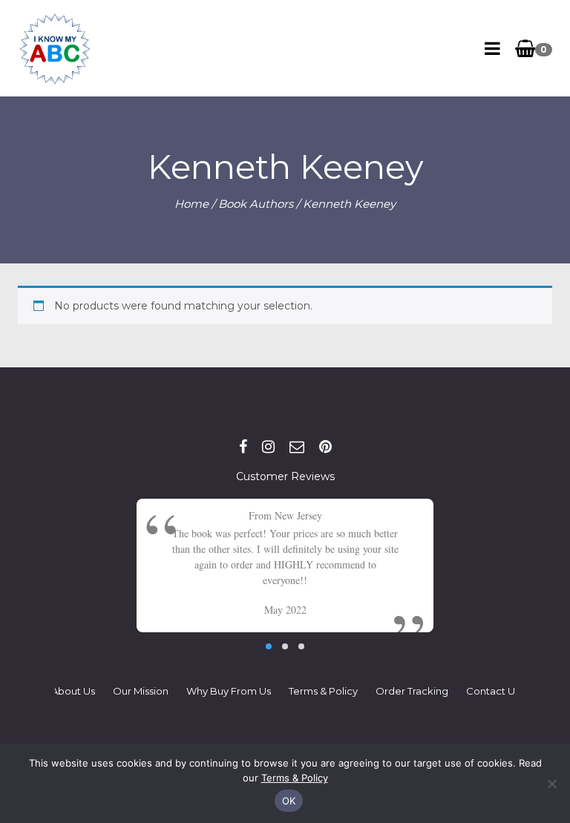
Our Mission (140, 691)
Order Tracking (412, 691)
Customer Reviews (285, 476)
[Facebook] (243, 447)
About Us (73, 691)
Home (191, 204)
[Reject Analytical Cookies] (551, 783)
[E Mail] (296, 447)
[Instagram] (268, 447)
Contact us (493, 691)
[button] (269, 646)
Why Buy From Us (228, 691)
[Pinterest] (325, 447)
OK (289, 801)
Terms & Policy (323, 691)
